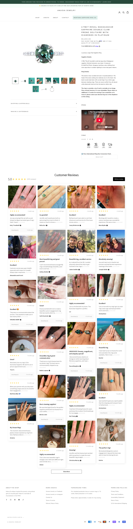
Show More (22, 222)
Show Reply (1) (14, 230)
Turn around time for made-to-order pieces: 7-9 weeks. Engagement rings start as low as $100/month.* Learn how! (66, 2)
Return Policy (115, 500)
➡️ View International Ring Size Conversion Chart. (96, 154)
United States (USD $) (14, 517)
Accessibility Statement (117, 497)
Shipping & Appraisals (20, 103)
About (55, 17)
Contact (65, 17)
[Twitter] (90, 139)
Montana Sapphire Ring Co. (85, 17)
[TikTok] (23, 500)
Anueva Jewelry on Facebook (54, 491)
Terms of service (50, 500)
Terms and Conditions (117, 494)
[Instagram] (10, 500)
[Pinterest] (92, 139)
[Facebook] (87, 139)
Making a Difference (19, 111)
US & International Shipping (119, 503)
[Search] (123, 12)
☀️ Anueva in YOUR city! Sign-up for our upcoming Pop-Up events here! (66, 5)
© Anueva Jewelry (14, 522)
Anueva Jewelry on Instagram (54, 494)
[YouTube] (19, 500)
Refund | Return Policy (52, 503)
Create (46, 17)
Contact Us (49, 497)
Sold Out (99, 157)
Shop (37, 17)
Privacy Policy (115, 491)
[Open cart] (127, 12)
